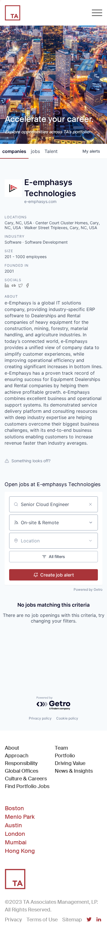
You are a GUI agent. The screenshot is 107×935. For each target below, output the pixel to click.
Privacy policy (40, 718)
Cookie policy (67, 718)
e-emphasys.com (40, 201)
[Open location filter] (90, 540)
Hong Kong (20, 851)
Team (61, 748)
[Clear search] (90, 504)
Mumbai (16, 842)
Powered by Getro (88, 589)
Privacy (13, 919)
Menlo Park (20, 816)
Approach (17, 755)
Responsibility (21, 763)
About (12, 748)
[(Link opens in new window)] (89, 920)
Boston (14, 808)
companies (14, 151)
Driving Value (70, 763)
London (15, 833)
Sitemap (72, 919)
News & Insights (74, 771)
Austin (13, 825)
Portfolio (65, 755)
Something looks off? (31, 460)
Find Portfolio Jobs (27, 786)
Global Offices (21, 771)
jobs (35, 151)
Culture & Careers (26, 778)
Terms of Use (42, 919)
